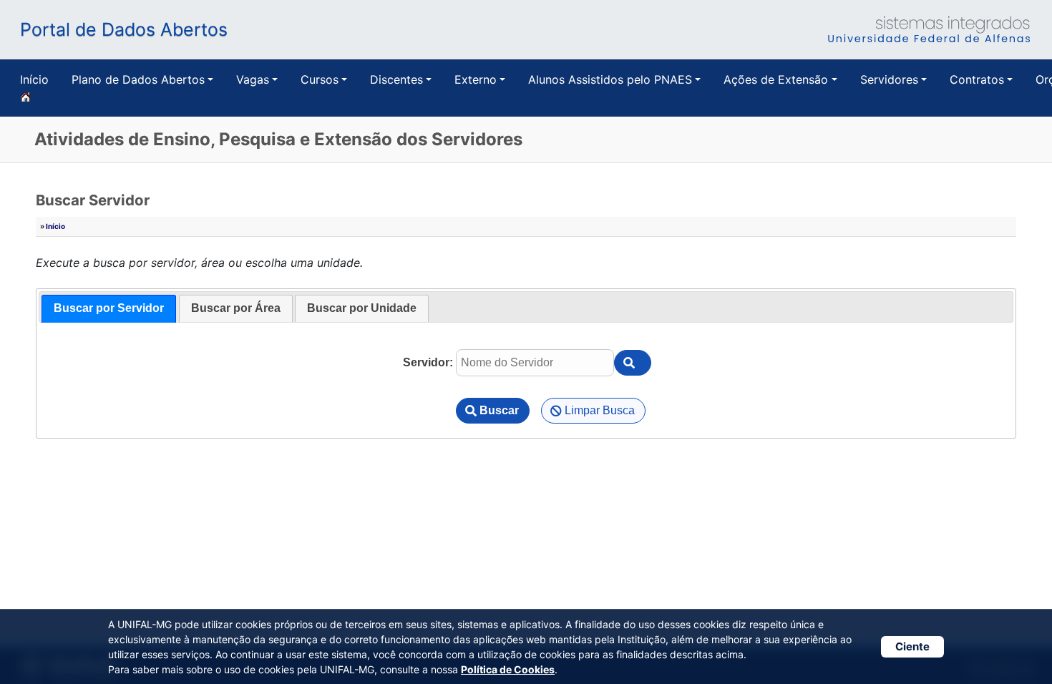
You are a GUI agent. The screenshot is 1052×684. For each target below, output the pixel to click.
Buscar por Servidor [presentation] (109, 308)
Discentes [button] (396, 79)
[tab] (109, 309)
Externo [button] (475, 79)
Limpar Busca (600, 410)
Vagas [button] (252, 79)
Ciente (912, 646)
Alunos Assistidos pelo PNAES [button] (610, 79)
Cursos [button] (320, 79)
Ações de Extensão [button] (776, 79)
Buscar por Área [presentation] (236, 308)
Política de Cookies (508, 669)
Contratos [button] (977, 79)
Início (34, 79)
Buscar (499, 410)
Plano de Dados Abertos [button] (138, 79)
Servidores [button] (889, 79)
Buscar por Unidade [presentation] (362, 308)
